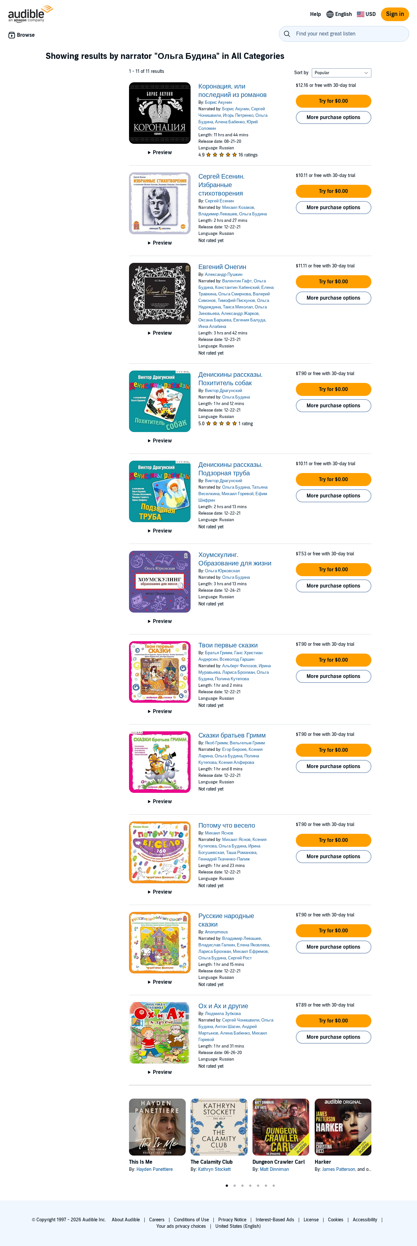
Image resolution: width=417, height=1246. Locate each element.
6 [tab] (266, 1186)
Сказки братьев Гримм (232, 735)
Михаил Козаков (238, 207)
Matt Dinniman (274, 1169)
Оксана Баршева (214, 320)
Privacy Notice (232, 1220)
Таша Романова (241, 852)
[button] (333, 101)
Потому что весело (226, 826)
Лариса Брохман (238, 672)
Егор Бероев (234, 749)
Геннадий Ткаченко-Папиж (224, 859)
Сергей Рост (240, 958)
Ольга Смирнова (234, 294)
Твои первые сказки (228, 645)
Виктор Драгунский (223, 390)
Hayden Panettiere (155, 1169)
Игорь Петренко (238, 115)
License (311, 1220)
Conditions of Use (191, 1220)
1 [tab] (226, 1186)
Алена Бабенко (230, 122)
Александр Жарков (240, 313)
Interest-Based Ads (275, 1220)
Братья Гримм (218, 653)
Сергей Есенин (219, 201)
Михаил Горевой (237, 493)
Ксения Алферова (236, 762)
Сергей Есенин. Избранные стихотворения (221, 185)
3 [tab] (242, 1186)
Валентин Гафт (237, 281)
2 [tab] (234, 1186)
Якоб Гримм (216, 743)
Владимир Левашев (217, 214)
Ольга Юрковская (222, 571)
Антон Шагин (227, 1026)
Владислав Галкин (216, 945)
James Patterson (338, 1169)
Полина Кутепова (232, 679)
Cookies (335, 1220)
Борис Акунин (218, 102)
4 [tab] (250, 1186)
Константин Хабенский (237, 287)
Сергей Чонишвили (240, 1020)
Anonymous (216, 932)
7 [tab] (273, 1186)
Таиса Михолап (238, 307)
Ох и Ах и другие (223, 1006)
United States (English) (238, 1226)
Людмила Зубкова (223, 1013)
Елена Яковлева (253, 945)
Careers (157, 1220)
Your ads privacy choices (181, 1226)
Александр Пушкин (223, 274)
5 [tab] (258, 1186)
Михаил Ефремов (250, 951)
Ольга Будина (253, 214)
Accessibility (365, 1220)
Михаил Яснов (219, 833)
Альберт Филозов (239, 666)
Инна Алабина (212, 326)
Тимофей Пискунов (236, 300)
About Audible (126, 1220)
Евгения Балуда (249, 320)
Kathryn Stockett (214, 1169)
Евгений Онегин (222, 267)
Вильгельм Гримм (247, 743)
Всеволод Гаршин (237, 659)
